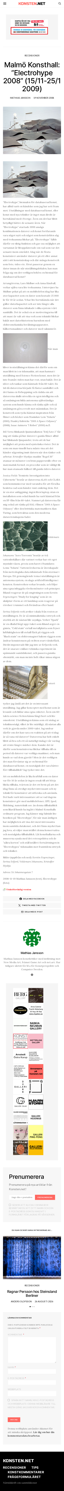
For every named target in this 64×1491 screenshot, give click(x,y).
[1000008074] (35, 1025)
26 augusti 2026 (44, 1301)
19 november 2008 (43, 98)
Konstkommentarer (26, 1472)
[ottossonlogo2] (20, 1010)
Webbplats (14, 1389)
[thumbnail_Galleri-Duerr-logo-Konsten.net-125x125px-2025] (20, 1086)
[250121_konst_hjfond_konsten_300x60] (29, 30)
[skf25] (20, 1025)
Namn (12, 1367)
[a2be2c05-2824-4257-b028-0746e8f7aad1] (20, 1071)
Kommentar (15, 1334)
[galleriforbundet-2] (35, 1086)
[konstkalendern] (20, 1040)
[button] (30, 1307)
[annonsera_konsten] (35, 1071)
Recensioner (32, 55)
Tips (35, 1467)
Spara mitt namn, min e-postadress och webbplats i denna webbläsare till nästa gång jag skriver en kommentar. (32, 1404)
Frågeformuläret (24, 1477)
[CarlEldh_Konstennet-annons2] (20, 1147)
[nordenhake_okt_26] (20, 1116)
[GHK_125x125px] (35, 1147)
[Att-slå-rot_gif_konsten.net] (35, 995)
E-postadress (17, 1378)
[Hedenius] (35, 1116)
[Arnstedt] (20, 1056)
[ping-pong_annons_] (35, 1132)
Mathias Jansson (20, 98)
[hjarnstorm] (35, 1101)
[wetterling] (35, 1040)
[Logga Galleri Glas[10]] (20, 1101)
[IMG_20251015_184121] (29, 22)
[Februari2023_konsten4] (20, 995)
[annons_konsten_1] (35, 1056)
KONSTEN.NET (18, 1461)
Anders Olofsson (21, 1301)
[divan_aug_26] (20, 1132)
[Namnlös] (35, 1010)
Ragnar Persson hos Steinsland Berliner (32, 1293)
